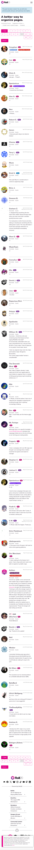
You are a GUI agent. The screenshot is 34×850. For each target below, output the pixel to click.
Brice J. (12, 188)
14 (26, 34)
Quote (16, 52)
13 (22, 34)
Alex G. (12, 96)
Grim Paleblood (15, 531)
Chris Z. (12, 73)
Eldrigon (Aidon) (15, 742)
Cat (10, 60)
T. (9, 394)
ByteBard (13, 683)
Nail (10, 637)
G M (11, 520)
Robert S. (13, 119)
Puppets (12, 441)
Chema (12, 142)
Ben (11, 410)
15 (30, 34)
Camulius (13, 260)
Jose (11, 290)
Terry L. (12, 152)
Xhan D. (12, 236)
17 (30, 37)
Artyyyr (12, 311)
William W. (13, 332)
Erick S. (12, 173)
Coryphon (13, 47)
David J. (12, 280)
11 (13, 34)
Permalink (11, 52)
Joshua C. (13, 470)
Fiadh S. (12, 506)
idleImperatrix (15, 541)
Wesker (12, 647)
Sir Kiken (13, 668)
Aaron (11, 130)
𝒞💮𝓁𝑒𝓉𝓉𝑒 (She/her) (13, 615)
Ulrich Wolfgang (15, 693)
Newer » (4, 40)
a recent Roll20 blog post (20, 430)
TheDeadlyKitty (15, 707)
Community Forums (6, 23)
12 (18, 34)
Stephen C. (14, 460)
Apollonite (13, 321)
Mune (11, 162)
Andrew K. (13, 722)
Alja (10, 384)
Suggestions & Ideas (18, 23)
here (13, 845)
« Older (4, 31)
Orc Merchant (14, 553)
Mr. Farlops (13, 422)
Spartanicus (14, 83)
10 (9, 34)
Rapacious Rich (15, 301)
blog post (11, 587)
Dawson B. (13, 198)
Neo (10, 109)
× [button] (32, 837)
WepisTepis (13, 247)
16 (26, 37)
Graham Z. (13, 208)
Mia (11, 270)
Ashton (12, 570)
